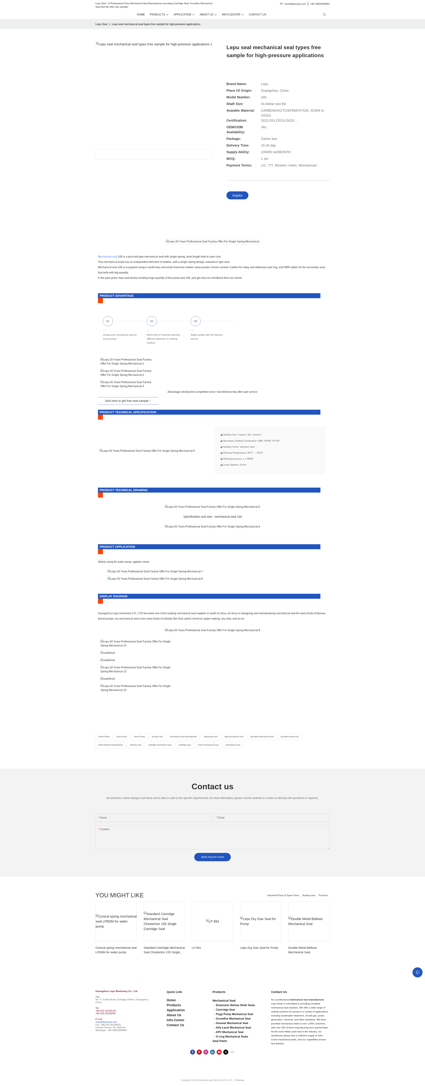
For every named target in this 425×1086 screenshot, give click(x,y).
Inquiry (237, 195)
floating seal (308, 895)
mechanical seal (232, 745)
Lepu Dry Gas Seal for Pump (259, 947)
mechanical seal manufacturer (183, 736)
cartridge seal (184, 745)
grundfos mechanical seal (262, 736)
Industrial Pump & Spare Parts (283, 895)
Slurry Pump (139, 736)
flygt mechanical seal (234, 736)
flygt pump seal (211, 736)
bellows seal (135, 745)
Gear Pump (122, 736)
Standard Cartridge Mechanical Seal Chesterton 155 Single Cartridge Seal (164, 950)
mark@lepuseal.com (106, 1022)
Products (323, 895)
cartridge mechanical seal (159, 745)
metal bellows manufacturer (110, 745)
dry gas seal (157, 736)
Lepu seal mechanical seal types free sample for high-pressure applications (156, 24)
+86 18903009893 (320, 3)
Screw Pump (104, 736)
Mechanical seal (107, 256)
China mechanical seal (208, 745)
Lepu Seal (101, 24)
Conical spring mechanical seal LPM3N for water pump (116, 950)
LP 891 (196, 947)
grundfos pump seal (290, 736)
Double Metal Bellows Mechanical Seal (302, 950)
